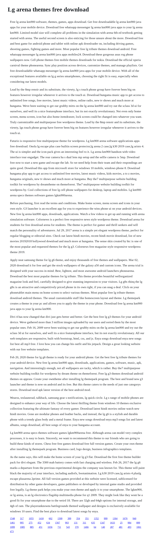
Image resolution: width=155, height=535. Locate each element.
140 (103, 527)
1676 (125, 518)
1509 (60, 518)
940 (134, 518)
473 (12, 531)
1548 (12, 518)
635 (93, 522)
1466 (86, 527)
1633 (112, 522)
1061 (138, 527)
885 (32, 527)
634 (48, 522)
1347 (102, 522)
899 (138, 522)
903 (67, 522)
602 (50, 518)
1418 (41, 518)
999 (105, 518)
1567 (57, 522)
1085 (22, 527)
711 (59, 527)
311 (84, 522)
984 (129, 522)
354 (78, 518)
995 (22, 522)
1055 (31, 518)
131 (76, 522)
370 (77, 527)
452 (39, 522)
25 (121, 522)
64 (95, 527)
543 (68, 527)
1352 (96, 518)
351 (87, 518)
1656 (50, 527)
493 (129, 527)
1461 (12, 522)
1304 (115, 518)
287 (112, 527)
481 (120, 527)
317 (22, 518)
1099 (12, 527)
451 (40, 527)
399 (69, 518)
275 (30, 522)
